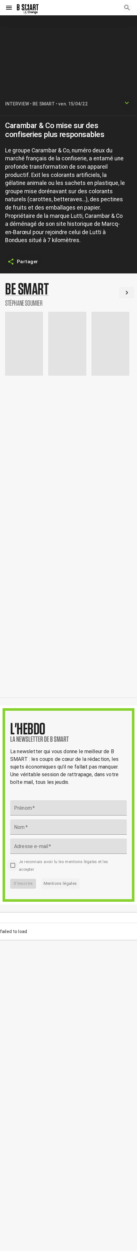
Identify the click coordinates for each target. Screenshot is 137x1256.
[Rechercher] (127, 7)
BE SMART (43, 103)
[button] (68, 294)
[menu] (9, 7)
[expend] (126, 103)
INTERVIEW (17, 103)
